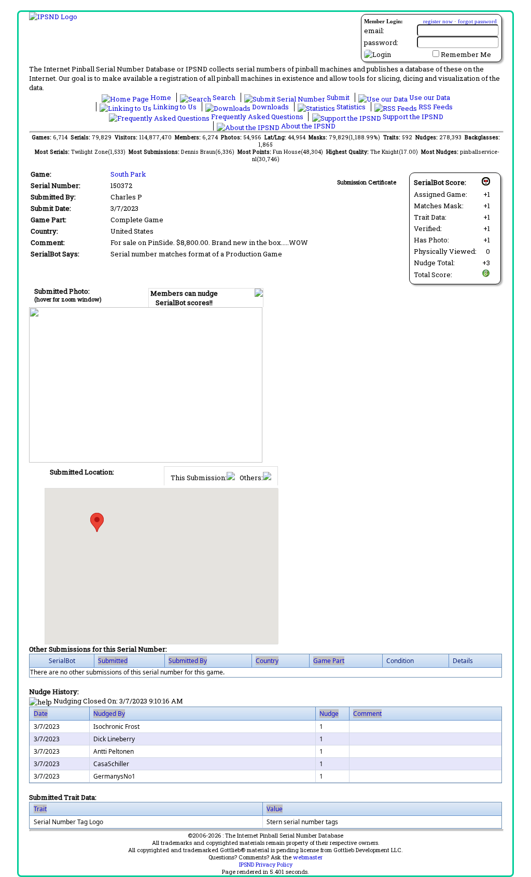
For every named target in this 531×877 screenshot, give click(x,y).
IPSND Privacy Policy (265, 864)
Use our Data (429, 97)
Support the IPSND (412, 116)
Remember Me (466, 54)
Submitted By (188, 660)
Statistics (351, 106)
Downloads (270, 106)
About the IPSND (308, 126)
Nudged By (109, 713)
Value (275, 808)
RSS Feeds (435, 106)
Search (224, 97)
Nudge (329, 713)
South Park (128, 174)
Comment (367, 713)
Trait (40, 808)
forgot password (477, 21)
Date (41, 713)
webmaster (308, 857)
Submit (338, 97)
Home (161, 97)
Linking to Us (174, 106)
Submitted (113, 660)
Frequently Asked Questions (257, 116)
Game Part (328, 660)
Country (267, 660)
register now (438, 21)
